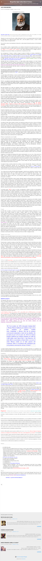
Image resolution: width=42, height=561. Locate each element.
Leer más (39, 526)
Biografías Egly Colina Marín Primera (21, 2)
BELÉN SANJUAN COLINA (6, 517)
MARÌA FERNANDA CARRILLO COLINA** (10, 542)
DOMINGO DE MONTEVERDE (7, 529)
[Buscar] (40, 2)
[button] (40, 8)
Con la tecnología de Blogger (21, 556)
